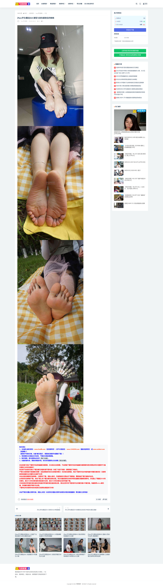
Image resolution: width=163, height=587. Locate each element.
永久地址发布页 (89, 3)
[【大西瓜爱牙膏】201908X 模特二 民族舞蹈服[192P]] (118, 148)
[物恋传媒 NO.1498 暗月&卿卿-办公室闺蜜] (118, 140)
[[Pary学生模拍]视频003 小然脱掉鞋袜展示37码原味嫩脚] (50, 524)
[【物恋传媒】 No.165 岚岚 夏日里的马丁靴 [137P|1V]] (118, 156)
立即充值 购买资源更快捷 (130, 50)
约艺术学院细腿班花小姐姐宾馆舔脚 (126, 76)
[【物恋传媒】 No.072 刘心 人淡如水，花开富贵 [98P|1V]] (118, 189)
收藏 (99, 499)
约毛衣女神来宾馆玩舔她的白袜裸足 (126, 79)
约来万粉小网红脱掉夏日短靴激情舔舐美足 (128, 86)
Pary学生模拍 (39, 13)
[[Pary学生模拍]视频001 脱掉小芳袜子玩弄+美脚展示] (99, 524)
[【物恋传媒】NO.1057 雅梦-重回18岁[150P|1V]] (118, 181)
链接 (105, 499)
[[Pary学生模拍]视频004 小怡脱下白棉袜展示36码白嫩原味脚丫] (26, 524)
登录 (146, 3)
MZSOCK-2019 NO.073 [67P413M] (134, 162)
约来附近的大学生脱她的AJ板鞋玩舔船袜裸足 (129, 89)
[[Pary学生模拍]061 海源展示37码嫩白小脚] (26, 546)
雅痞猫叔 (27, 499)
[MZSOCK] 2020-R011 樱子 (132, 170)
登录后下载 (130, 30)
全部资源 (31, 13)
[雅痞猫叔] (18, 21)
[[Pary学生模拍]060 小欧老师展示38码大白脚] (50, 545)
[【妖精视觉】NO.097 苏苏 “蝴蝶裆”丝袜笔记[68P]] (118, 197)
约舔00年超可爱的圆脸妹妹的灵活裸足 (127, 67)
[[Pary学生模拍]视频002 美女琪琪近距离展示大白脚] (75, 524)
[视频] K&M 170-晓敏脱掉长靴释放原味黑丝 (129, 97)
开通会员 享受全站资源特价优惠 (130, 55)
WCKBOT (84, 584)
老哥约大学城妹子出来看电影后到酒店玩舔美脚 (130, 82)
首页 (37, 3)
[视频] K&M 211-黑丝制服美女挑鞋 (134, 203)
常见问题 (79, 3)
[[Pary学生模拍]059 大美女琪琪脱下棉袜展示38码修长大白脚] (75, 546)
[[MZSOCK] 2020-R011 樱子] (118, 173)
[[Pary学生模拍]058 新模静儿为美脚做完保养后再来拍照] (99, 546)
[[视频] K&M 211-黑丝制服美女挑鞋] (118, 205)
